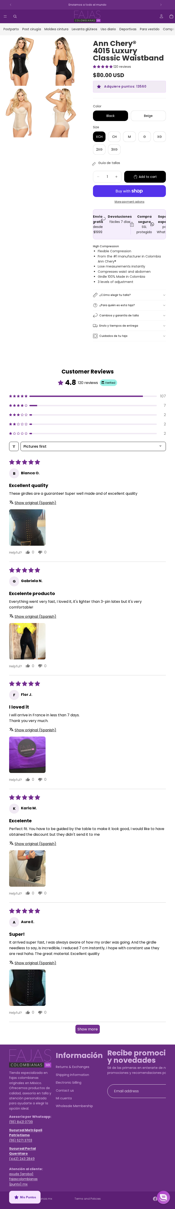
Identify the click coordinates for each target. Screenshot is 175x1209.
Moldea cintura (56, 29)
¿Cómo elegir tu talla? (115, 295)
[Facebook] (155, 1198)
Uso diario (108, 29)
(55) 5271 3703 (20, 1140)
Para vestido (150, 29)
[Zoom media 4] (61, 112)
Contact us (65, 1090)
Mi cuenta (64, 1098)
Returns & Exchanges (72, 1067)
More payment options (129, 202)
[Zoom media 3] (20, 112)
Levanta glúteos (84, 29)
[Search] (15, 16)
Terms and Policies (88, 1199)
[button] (103, 66)
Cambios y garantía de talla (119, 315)
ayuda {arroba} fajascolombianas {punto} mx (23, 1179)
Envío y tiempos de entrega (118, 326)
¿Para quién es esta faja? (117, 305)
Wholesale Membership (74, 1106)
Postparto (11, 29)
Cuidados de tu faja (113, 336)
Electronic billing (68, 1082)
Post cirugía (31, 29)
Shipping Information (72, 1074)
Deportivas (127, 29)
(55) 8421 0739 (21, 1121)
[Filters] (14, 446)
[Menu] (5, 16)
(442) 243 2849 (22, 1158)
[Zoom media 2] (61, 60)
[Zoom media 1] (20, 60)
